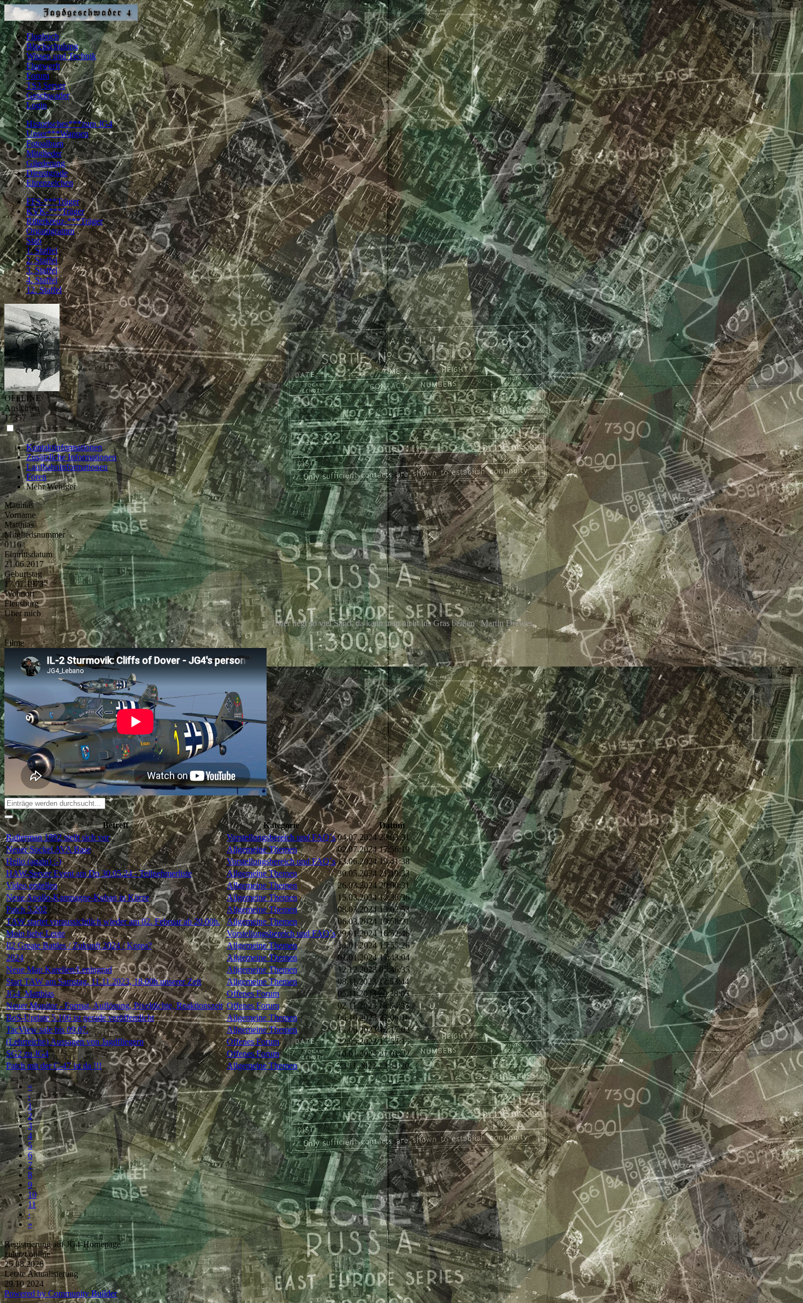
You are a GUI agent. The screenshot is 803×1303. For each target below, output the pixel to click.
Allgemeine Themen (262, 849)
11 (32, 1204)
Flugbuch (42, 36)
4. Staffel (41, 280)
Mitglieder (44, 153)
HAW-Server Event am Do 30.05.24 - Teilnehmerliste (99, 873)
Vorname (20, 515)
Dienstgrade (47, 173)
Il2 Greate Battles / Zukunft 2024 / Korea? (79, 945)
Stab (34, 240)
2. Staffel (41, 260)
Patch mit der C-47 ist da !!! (54, 1065)
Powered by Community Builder (60, 1293)
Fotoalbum (44, 143)
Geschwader (47, 95)
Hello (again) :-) (33, 861)
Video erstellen (31, 885)
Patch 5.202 (26, 909)
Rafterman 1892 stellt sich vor (57, 837)
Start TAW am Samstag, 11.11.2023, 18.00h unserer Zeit (103, 981)
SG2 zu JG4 (27, 1053)
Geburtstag (23, 574)
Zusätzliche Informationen (71, 457)
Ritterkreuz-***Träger (64, 221)
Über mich (22, 613)
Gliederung (45, 163)
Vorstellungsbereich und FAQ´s (281, 837)
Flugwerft (43, 65)
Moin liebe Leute (35, 933)
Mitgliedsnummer (34, 534)
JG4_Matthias (30, 993)
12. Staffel (44, 289)
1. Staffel (41, 250)
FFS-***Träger (52, 201)
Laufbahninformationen (67, 466)
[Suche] (8, 816)
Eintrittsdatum (28, 554)
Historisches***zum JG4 (69, 123)
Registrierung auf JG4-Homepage (62, 1244)
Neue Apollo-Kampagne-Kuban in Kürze (77, 897)
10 (32, 1194)
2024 (14, 957)
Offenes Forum (253, 993)
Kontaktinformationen (64, 447)
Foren (36, 476)
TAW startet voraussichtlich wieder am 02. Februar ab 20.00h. (113, 921)
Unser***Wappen (57, 133)
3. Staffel (41, 270)
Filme (14, 642)
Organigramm (50, 230)
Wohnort (19, 593)
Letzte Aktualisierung (41, 1273)
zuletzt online (27, 1254)
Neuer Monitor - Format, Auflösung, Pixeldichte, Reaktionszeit (114, 1005)
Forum (37, 75)
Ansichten (21, 407)
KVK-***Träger (55, 211)
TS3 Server (46, 85)
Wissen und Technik (61, 56)
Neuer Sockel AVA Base (48, 849)
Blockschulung (52, 46)
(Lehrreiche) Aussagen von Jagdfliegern (75, 1041)
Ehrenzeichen (49, 182)
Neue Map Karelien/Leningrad (59, 969)
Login (36, 105)
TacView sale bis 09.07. (47, 1029)
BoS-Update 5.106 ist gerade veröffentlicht (80, 1017)
